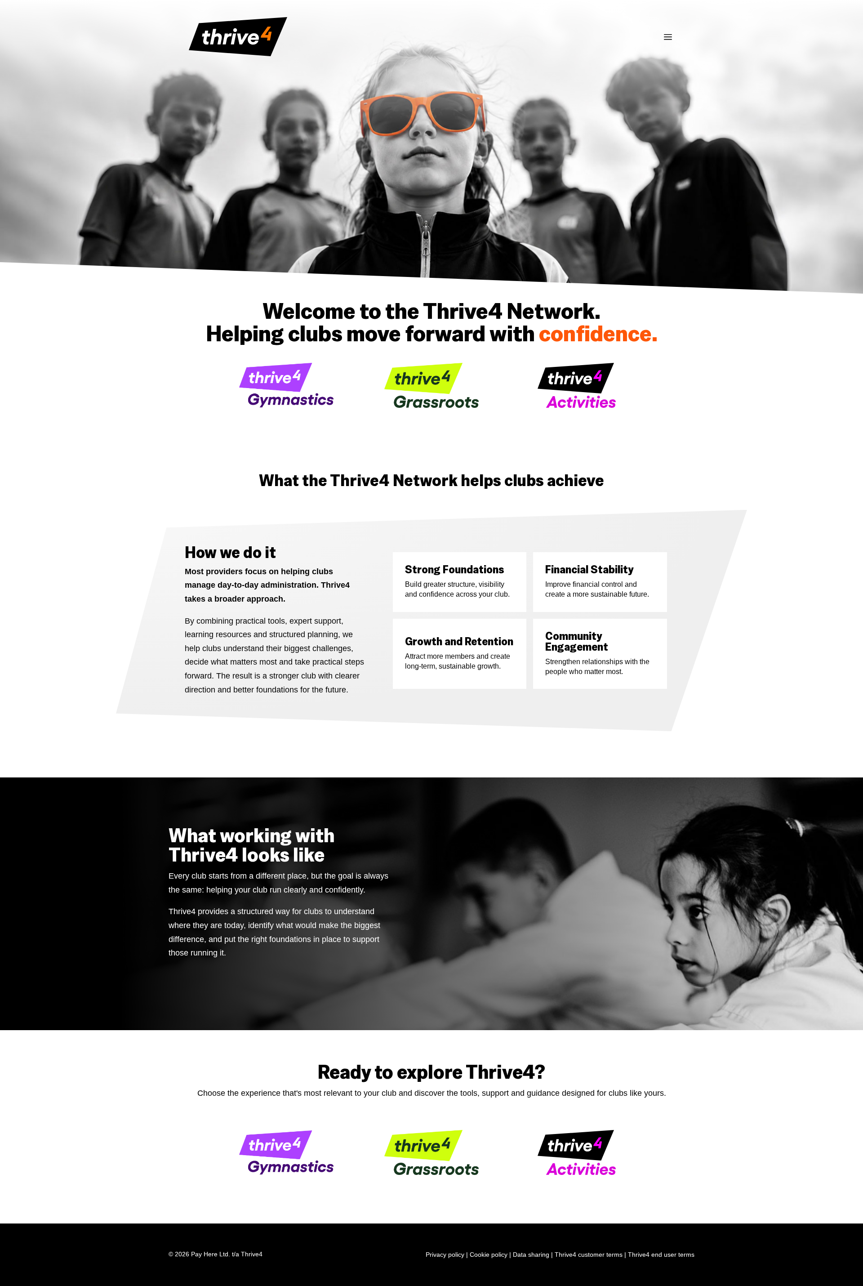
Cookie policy (488, 1254)
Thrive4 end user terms (661, 1254)
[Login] (668, 38)
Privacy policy (445, 1254)
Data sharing (531, 1254)
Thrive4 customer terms (589, 1254)
